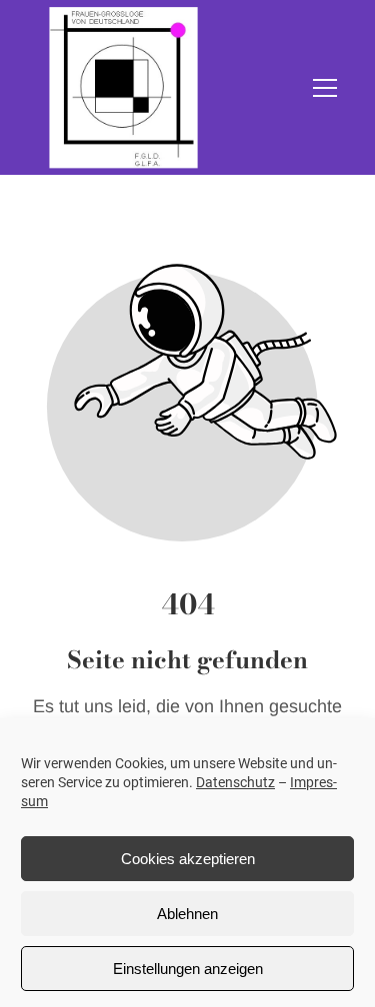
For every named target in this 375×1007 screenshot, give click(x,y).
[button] (325, 88)
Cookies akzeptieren (188, 858)
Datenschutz (235, 782)
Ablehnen (187, 913)
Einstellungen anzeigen (188, 968)
